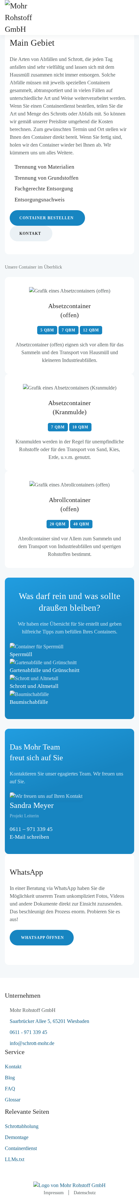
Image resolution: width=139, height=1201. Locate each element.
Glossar (12, 1099)
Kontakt (30, 233)
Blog (10, 1077)
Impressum (54, 1192)
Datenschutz (85, 1192)
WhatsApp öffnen (42, 937)
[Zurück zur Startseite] (27, 17)
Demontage (16, 1137)
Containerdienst (21, 1148)
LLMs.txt (14, 1159)
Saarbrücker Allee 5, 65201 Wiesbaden (49, 1021)
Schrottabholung (21, 1126)
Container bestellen (46, 218)
